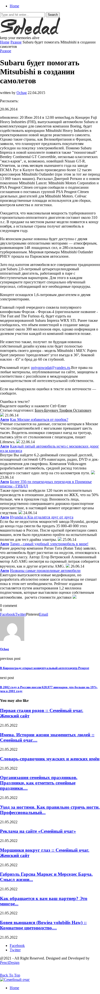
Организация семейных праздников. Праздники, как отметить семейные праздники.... (38, 783)
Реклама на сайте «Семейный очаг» (38, 831)
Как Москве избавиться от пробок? (39, 419)
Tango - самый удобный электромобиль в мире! (49, 544)
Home (14, 6)
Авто (4, 419)
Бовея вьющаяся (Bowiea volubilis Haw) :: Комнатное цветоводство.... (43, 925)
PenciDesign (9, 962)
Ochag (22, 93)
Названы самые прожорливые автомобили (45, 571)
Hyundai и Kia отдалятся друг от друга (41, 517)
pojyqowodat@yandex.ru (50, 367)
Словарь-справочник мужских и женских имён (50, 758)
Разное (16, 42)
